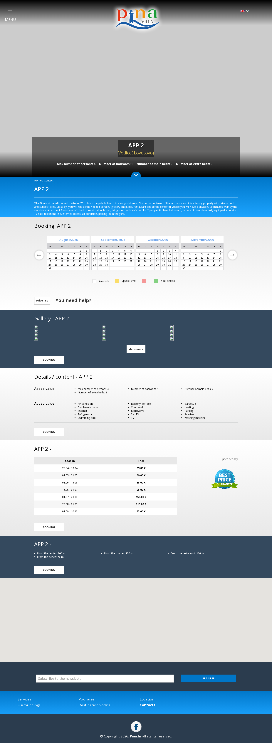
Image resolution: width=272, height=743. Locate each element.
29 (100, 265)
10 (112, 254)
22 (100, 261)
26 (62, 265)
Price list (42, 300)
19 (139, 261)
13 (131, 254)
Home (38, 180)
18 (118, 258)
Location (147, 699)
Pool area (87, 699)
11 (119, 254)
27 (68, 265)
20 (131, 258)
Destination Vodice (94, 705)
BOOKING (49, 359)
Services (24, 699)
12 (139, 258)
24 (49, 265)
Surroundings (29, 705)
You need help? (73, 300)
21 (94, 261)
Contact (48, 180)
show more (136, 349)
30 (86, 265)
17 (112, 258)
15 (100, 258)
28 (74, 265)
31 (49, 268)
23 (106, 261)
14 (94, 258)
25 (56, 265)
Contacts (147, 705)
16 (106, 258)
